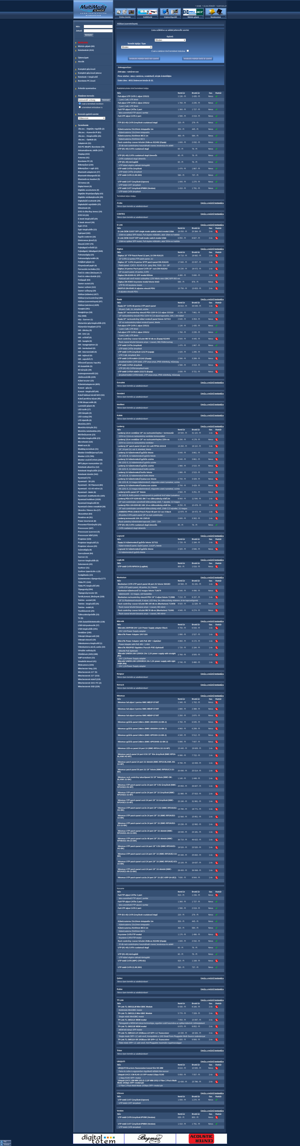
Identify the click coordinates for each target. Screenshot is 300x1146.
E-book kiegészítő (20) (88, 219)
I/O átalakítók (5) (85, 366)
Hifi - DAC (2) (84, 334)
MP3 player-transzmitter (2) (90, 463)
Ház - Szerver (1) (85, 319)
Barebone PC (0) (85, 161)
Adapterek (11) (84, 143)
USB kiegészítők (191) (88, 629)
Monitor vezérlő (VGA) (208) (90, 460)
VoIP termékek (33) (86, 658)
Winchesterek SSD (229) (89, 686)
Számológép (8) (85, 550)
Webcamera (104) (86, 665)
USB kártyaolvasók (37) (88, 625)
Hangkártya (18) (85, 312)
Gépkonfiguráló (170, 17)
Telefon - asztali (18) (87, 600)
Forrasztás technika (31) (89, 269)
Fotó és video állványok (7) (90, 273)
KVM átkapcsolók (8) (87, 402)
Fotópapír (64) (84, 280)
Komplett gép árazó (86, 69)
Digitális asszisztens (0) (88, 190)
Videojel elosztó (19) (87, 640)
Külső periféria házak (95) (89, 399)
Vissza (6, 1144)
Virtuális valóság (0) (87, 650)
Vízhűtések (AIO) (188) (88, 654)
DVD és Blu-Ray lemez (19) (90, 212)
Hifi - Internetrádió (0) (87, 352)
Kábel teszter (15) (86, 381)
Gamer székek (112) (87, 287)
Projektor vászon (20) (87, 546)
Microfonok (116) (85, 442)
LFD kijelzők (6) (85, 420)
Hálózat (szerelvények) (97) (90, 302)
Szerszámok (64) (85, 553)
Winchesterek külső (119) (89, 679)
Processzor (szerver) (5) (89, 532)
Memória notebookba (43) (89, 431)
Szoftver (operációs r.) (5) (89, 571)
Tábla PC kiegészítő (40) (88, 586)
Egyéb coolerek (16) (87, 237)
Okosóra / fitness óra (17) (89, 510)
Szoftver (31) (83, 568)
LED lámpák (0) (85, 413)
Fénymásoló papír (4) (87, 266)
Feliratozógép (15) (86, 255)
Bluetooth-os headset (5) (89, 179)
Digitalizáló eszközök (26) (89, 201)
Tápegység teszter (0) (87, 593)
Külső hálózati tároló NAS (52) (91, 395)
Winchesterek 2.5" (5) (87, 672)
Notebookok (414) (86, 50)
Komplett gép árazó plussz (90, 73)
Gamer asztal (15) (86, 284)
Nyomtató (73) (84, 478)
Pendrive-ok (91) (85, 517)
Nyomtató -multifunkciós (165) (91, 496)
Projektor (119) (84, 539)
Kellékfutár (147, 17)
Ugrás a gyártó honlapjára (212, 203)
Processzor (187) (85, 528)
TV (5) (80, 618)
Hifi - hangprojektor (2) (88, 345)
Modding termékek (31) (88, 449)
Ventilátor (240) (84, 633)
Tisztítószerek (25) (86, 611)
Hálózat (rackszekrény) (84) (90, 298)
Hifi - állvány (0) (85, 330)
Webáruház (83, 42)
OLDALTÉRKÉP (209, 6)
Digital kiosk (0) (85, 186)
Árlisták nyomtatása (87, 88)
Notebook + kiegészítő (88, 77)
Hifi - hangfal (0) (85, 341)
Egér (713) (82, 226)
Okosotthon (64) (85, 514)
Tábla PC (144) (84, 582)
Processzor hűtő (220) (88, 535)
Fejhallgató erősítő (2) (87, 248)
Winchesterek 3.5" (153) (88, 676)
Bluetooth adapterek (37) (89, 172)
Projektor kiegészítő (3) (88, 543)
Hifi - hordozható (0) (86, 348)
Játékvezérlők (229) (87, 377)
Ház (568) (82, 316)
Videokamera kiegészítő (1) (90, 643)
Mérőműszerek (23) (86, 435)
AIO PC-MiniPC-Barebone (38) (91, 147)
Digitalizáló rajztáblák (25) (89, 204)
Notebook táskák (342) (88, 474)
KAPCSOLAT (222, 6)
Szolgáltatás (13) (85, 575)
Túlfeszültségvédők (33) (88, 615)
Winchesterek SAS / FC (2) (89, 683)
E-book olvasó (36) (86, 222)
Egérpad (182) (84, 233)
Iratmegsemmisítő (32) (88, 373)
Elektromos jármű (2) (87, 240)
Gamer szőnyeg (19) (87, 291)
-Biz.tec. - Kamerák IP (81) (89, 132)
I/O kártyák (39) (85, 370)
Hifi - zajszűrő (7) (85, 359)
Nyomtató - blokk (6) (87, 492)
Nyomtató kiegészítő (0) (88, 503)
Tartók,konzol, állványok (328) (91, 597)
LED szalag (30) (85, 417)
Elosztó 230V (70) (85, 244)
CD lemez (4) (83, 183)
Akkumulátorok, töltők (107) (90, 150)
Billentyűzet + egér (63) (88, 168)
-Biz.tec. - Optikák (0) (87, 140)
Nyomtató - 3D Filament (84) (90, 485)
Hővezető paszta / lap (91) (89, 363)
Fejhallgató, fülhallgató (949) (90, 251)
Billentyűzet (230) (85, 165)
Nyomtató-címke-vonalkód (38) (91, 507)
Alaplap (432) (84, 154)
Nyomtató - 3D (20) (86, 481)
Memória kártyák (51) (87, 427)
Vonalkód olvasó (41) (87, 661)
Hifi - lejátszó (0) (85, 355)
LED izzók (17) (84, 409)
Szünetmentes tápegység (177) (92, 579)
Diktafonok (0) (84, 208)
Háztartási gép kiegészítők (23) (91, 323)
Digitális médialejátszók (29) (90, 197)
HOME (199, 6)
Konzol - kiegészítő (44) (88, 391)
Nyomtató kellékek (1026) (89, 499)
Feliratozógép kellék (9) (88, 258)
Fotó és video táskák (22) (89, 276)
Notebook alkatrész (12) (88, 467)
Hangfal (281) (84, 309)
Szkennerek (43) (85, 564)
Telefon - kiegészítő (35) (88, 604)
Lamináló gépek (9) (86, 406)
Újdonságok (83, 58)
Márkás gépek (193, 17)
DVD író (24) (83, 215)
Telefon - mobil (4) (86, 607)
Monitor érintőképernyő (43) (90, 453)
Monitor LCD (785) (86, 456)
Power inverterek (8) (87, 521)
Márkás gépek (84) (86, 46)
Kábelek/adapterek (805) (89, 384)
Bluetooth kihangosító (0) (89, 176)
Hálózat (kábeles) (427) (88, 294)
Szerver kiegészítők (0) (88, 561)
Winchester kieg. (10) (87, 668)
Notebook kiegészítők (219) (90, 471)
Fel (5, 1142)
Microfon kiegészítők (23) (89, 438)
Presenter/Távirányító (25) (89, 525)
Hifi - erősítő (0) (85, 337)
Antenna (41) (83, 158)
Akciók (81, 62)
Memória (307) (84, 424)
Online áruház (125, 17)
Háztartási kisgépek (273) (89, 327)
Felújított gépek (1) (86, 262)
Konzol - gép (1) (85, 388)
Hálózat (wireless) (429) (88, 305)
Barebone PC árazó (86, 81)
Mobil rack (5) (84, 445)
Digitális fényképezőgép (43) (90, 194)
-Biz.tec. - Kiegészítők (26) (89, 136)
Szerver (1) (83, 557)
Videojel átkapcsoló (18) (88, 636)
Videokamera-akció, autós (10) (91, 647)
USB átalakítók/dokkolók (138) (91, 622)
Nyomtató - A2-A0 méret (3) (90, 489)
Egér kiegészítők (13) (87, 230)
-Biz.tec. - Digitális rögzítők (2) (91, 129)
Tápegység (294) (85, 589)
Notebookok (216, 17)
